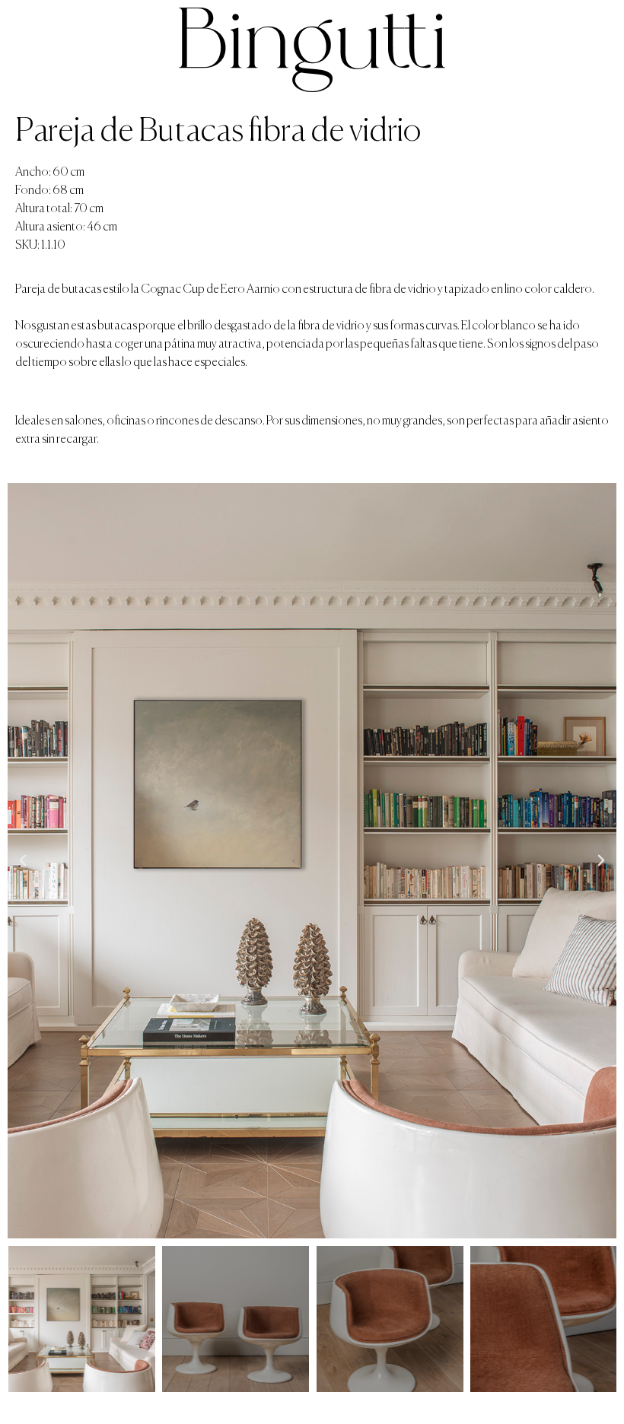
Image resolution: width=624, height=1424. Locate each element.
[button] (22, 860)
